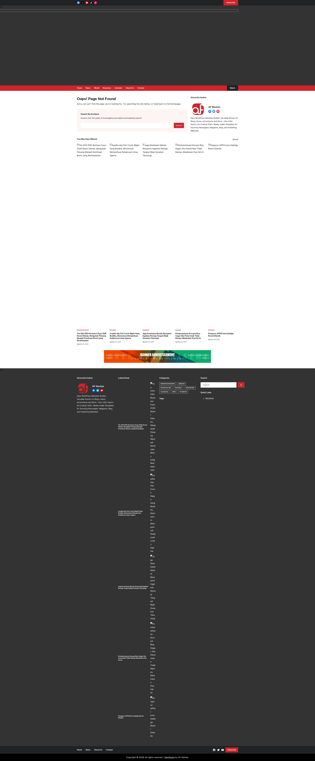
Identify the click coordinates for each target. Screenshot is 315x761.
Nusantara (113, 330)
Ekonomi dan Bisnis (83, 330)
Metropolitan (166, 388)
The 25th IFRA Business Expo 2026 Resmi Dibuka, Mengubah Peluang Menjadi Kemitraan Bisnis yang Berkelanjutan (91, 337)
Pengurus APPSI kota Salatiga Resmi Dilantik (221, 335)
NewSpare (169, 757)
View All (235, 139)
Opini (174, 392)
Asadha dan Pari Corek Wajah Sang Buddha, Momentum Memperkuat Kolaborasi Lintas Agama (125, 336)
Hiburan (182, 384)
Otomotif (183, 392)
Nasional (178, 330)
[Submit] (241, 385)
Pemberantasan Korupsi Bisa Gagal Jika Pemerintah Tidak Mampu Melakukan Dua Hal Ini (188, 336)
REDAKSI (209, 398)
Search (179, 125)
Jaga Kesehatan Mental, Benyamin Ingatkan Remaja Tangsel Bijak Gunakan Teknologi (157, 336)
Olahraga (164, 392)
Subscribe (231, 750)
